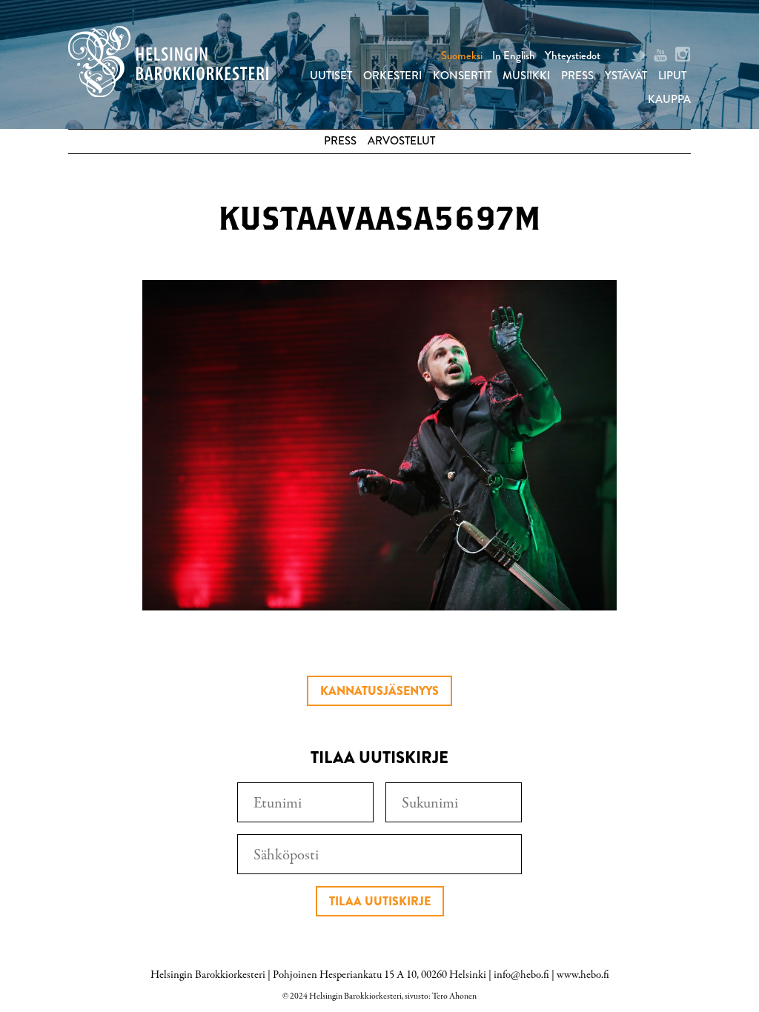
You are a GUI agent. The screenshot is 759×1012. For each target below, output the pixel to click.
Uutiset (331, 75)
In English (513, 55)
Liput (672, 75)
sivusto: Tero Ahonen (441, 996)
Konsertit (462, 75)
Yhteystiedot (572, 55)
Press (577, 75)
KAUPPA (669, 99)
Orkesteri (392, 75)
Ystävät (626, 75)
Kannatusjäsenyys (379, 690)
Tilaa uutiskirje (380, 901)
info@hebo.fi (521, 975)
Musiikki (526, 75)
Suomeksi (462, 55)
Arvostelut (401, 141)
